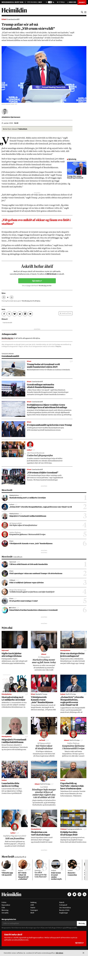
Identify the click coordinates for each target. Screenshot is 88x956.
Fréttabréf (63, 905)
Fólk (3, 907)
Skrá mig (82, 923)
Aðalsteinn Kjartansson (11, 117)
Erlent (4, 19)
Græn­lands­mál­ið (7, 322)
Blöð (32, 913)
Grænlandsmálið (13, 19)
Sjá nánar (59, 953)
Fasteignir (34, 910)
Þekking (33, 902)
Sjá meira (36, 281)
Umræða (5, 913)
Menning (5, 910)
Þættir (32, 907)
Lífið (32, 905)
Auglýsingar (63, 913)
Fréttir (4, 902)
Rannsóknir (6, 905)
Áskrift (61, 902)
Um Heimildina (65, 907)
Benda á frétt (64, 910)
